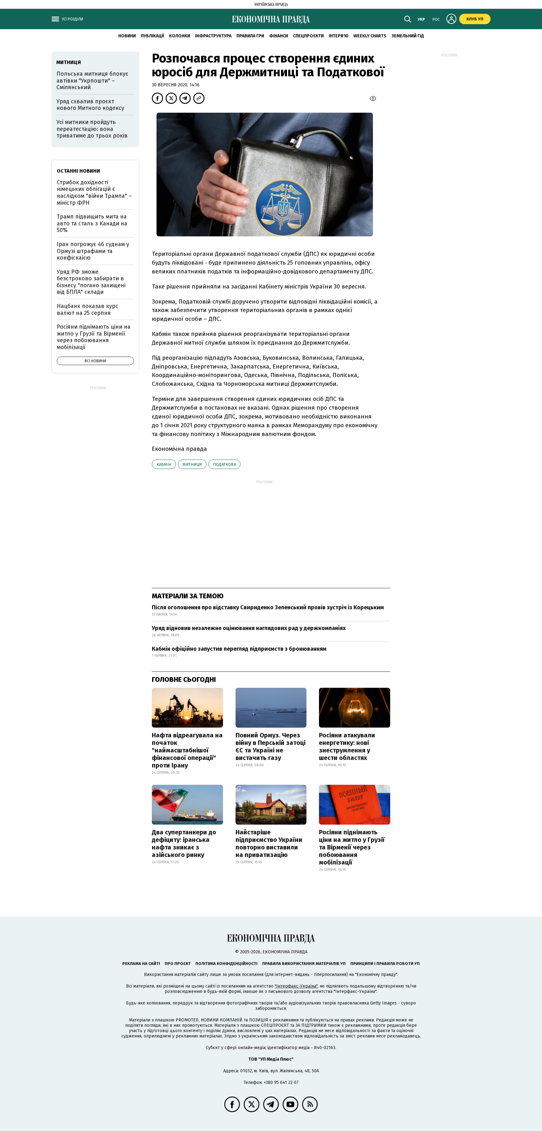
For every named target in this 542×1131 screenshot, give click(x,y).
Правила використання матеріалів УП (304, 963)
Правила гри (250, 36)
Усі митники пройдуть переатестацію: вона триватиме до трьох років (92, 129)
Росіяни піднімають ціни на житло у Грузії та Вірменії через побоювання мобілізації (352, 847)
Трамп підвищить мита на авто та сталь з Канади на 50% (92, 223)
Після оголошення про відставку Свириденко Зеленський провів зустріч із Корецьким (268, 607)
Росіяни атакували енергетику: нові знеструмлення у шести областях (347, 746)
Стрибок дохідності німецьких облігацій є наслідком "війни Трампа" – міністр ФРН (94, 192)
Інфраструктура (213, 36)
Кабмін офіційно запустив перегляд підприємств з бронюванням (239, 648)
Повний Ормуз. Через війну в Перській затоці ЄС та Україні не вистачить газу (271, 746)
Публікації (152, 36)
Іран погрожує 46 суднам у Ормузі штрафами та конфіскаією (93, 251)
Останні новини (78, 171)
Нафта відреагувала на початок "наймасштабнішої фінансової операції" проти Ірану (187, 750)
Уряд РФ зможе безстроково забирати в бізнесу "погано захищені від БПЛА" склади (91, 282)
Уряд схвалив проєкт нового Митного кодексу (90, 105)
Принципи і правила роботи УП (385, 963)
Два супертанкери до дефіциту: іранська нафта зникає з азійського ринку (184, 843)
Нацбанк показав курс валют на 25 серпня (87, 309)
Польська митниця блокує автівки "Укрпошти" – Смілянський (92, 80)
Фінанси (278, 36)
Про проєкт (178, 963)
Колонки (179, 36)
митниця (192, 464)
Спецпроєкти (308, 36)
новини (127, 36)
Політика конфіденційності (226, 963)
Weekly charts (369, 36)
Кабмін (164, 464)
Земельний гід (407, 36)
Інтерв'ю (338, 36)
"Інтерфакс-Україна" (296, 986)
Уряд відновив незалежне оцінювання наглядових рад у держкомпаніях (249, 628)
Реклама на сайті (141, 963)
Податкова (224, 464)
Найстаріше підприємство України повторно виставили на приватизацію (269, 843)
